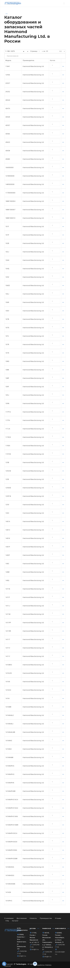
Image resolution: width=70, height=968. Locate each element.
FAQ (7, 921)
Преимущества (46, 918)
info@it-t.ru (22, 956)
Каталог (15, 921)
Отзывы (58, 918)
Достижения (22, 918)
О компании (8, 918)
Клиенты (33, 918)
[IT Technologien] (12, 3)
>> (63, 66)
